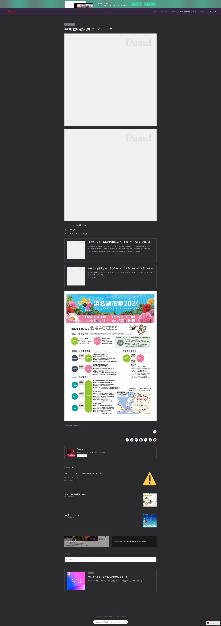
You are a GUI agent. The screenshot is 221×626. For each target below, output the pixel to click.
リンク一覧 (212, 12)
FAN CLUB (202, 12)
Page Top (110, 607)
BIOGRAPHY (164, 12)
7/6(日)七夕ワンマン (71, 515)
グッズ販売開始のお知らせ (187, 12)
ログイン (150, 4)
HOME (155, 12)
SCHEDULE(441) (69, 425)
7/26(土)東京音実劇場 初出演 (75, 494)
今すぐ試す (136, 4)
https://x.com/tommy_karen (72, 478)
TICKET (174, 12)
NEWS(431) (77, 425)
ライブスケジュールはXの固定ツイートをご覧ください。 (85, 473)
